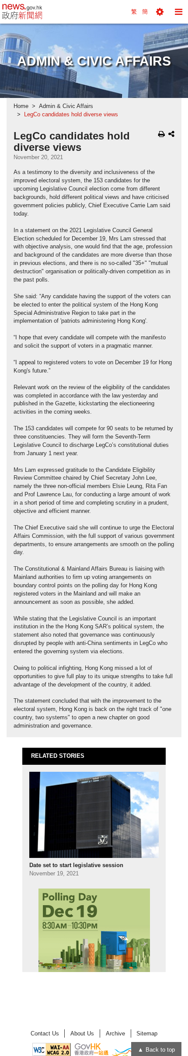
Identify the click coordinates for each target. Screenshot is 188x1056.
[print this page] (161, 133)
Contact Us (45, 1033)
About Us (82, 1033)
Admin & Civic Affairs (66, 106)
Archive (115, 1033)
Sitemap (146, 1033)
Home (21, 106)
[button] (159, 11)
